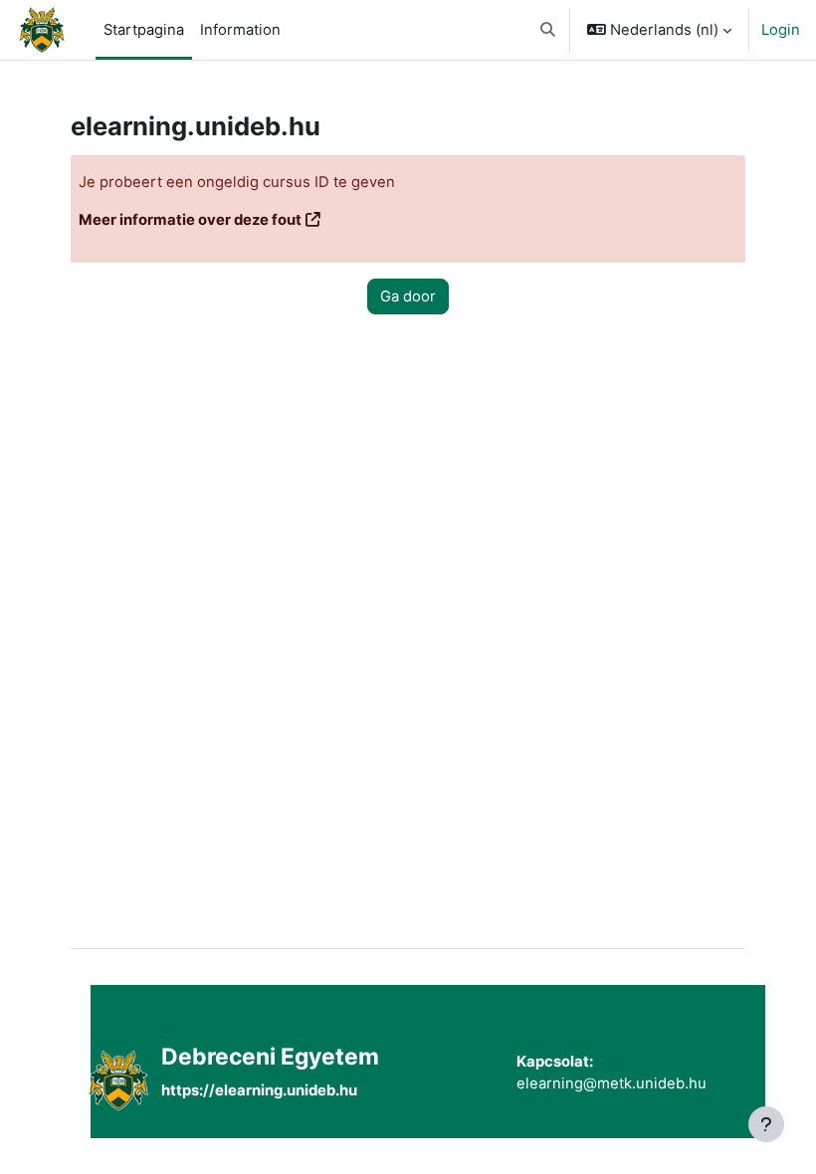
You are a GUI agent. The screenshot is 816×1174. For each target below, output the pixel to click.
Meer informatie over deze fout (190, 220)
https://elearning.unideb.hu (259, 1090)
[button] (547, 30)
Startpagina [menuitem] (143, 30)
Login (780, 30)
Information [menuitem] (240, 30)
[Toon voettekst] (766, 1124)
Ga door (408, 296)
